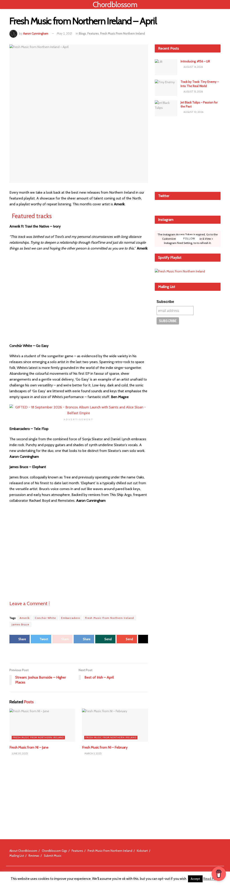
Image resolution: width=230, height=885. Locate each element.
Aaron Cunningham (35, 33)
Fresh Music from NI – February (104, 747)
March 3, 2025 (93, 753)
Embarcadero (70, 618)
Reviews (34, 855)
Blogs (82, 33)
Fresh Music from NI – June (29, 747)
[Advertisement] (188, 153)
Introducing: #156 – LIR (195, 61)
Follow (189, 238)
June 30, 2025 (19, 753)
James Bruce (20, 624)
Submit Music (52, 855)
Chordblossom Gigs (54, 850)
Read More (211, 879)
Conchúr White (45, 618)
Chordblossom (115, 4)
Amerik (25, 618)
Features (93, 33)
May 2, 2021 (64, 33)
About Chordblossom (23, 850)
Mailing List (16, 855)
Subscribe (165, 302)
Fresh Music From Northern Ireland (122, 33)
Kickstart (142, 850)
